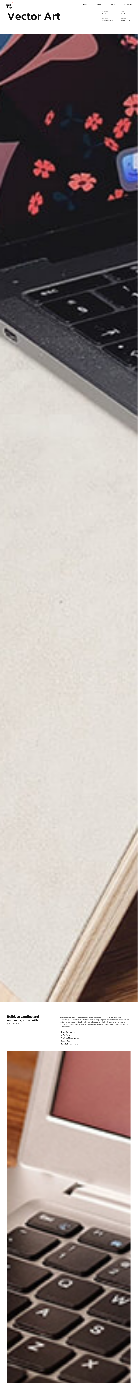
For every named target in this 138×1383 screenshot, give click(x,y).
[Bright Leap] (9, 5)
